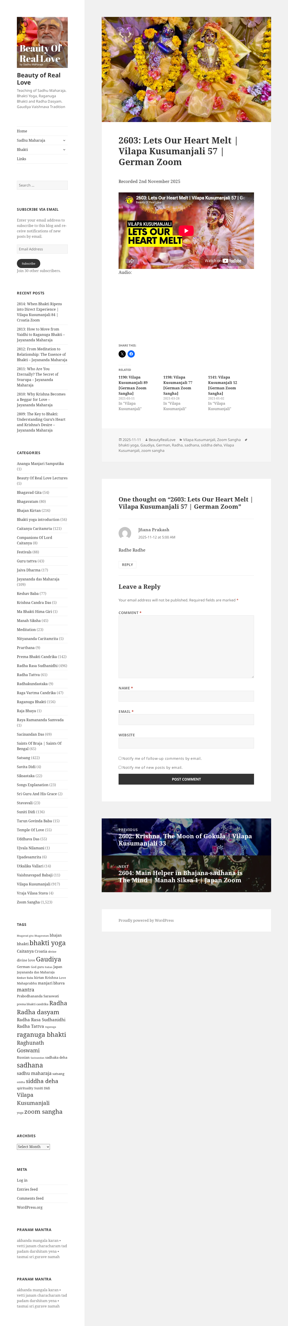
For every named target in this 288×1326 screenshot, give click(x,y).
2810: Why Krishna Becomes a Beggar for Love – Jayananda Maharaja (41, 399)
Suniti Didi (26, 811)
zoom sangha (43, 1111)
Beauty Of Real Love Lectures (42, 478)
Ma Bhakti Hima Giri (34, 611)
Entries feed (27, 1189)
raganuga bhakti (41, 1034)
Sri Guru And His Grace (37, 793)
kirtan (39, 977)
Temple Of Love (30, 829)
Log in (22, 1180)
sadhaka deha (56, 1057)
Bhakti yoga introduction (38, 519)
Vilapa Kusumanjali (33, 884)
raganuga (50, 1026)
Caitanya (25, 951)
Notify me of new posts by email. (152, 767)
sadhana (30, 1064)
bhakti (23, 943)
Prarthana (26, 647)
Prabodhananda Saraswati (38, 996)
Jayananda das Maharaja (38, 579)
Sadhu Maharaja (31, 140)
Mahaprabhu (27, 983)
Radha (58, 1003)
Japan (57, 966)
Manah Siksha (29, 620)
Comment (130, 612)
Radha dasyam (38, 1012)
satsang (58, 1073)
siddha (21, 1082)
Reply (127, 564)
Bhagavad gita (25, 935)
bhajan (56, 935)
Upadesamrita (29, 857)
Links (21, 158)
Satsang (23, 757)
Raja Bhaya (26, 710)
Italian (48, 967)
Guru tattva (27, 561)
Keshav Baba (28, 593)
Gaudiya (48, 959)
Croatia (41, 951)
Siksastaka (26, 775)
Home (22, 131)
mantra (25, 989)
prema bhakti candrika (32, 1004)
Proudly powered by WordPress (146, 920)
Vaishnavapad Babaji (35, 875)
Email (126, 711)
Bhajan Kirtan (29, 510)
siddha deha (42, 1081)
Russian (23, 1057)
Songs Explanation (32, 784)
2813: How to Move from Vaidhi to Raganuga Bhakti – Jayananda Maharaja (41, 334)
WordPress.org (30, 1207)
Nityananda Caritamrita (37, 638)
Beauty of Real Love (39, 78)
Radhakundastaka (32, 683)
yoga (20, 1113)
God (33, 967)
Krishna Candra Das (34, 602)
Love (62, 978)
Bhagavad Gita (29, 492)
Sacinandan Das (30, 734)
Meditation (26, 629)
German (23, 966)
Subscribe (28, 263)
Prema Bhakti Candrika (37, 656)
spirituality (25, 1088)
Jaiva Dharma (28, 570)
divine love (26, 960)
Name (126, 688)
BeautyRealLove (162, 439)
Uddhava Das (28, 838)
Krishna (51, 977)
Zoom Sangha (28, 902)
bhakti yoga (47, 942)
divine (52, 951)
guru (40, 967)
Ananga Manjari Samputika (40, 463)
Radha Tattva (28, 674)
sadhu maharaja (34, 1073)
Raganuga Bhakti (31, 701)
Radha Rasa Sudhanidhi (37, 665)
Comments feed (30, 1198)
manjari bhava (51, 983)
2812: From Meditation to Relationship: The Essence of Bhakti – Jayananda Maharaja (42, 354)
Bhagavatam (27, 501)
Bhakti (22, 149)
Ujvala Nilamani (30, 847)
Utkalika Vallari (30, 866)
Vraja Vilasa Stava (32, 893)
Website (127, 734)
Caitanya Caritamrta (34, 528)
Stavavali (25, 802)
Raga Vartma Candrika (36, 692)
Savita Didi (26, 766)
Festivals (24, 552)
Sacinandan (37, 1057)
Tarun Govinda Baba (34, 820)
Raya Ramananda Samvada (40, 719)
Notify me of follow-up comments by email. (162, 758)
